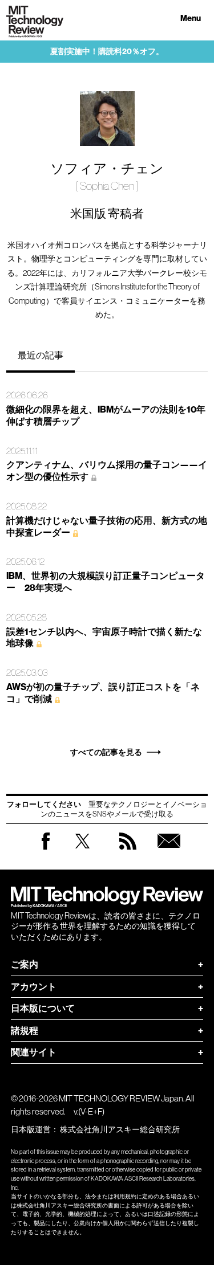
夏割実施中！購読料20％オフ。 (107, 51)
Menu (190, 18)
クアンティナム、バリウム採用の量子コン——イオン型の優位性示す (106, 470)
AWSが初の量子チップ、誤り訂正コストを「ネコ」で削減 (103, 693)
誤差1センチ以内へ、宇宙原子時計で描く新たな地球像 (104, 637)
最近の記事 (40, 355)
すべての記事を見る (106, 752)
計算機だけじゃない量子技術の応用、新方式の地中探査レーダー (106, 526)
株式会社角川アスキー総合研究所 (120, 1129)
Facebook (45, 849)
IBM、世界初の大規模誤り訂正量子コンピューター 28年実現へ (105, 581)
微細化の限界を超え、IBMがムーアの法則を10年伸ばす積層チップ (105, 415)
